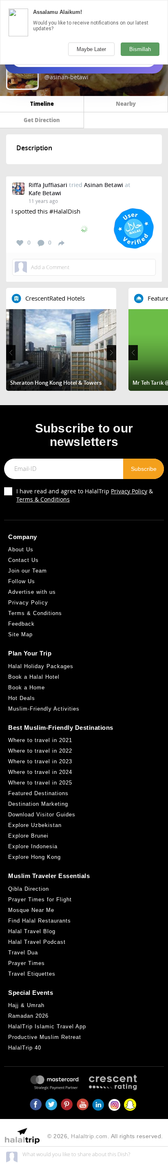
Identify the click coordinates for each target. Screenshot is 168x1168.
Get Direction (42, 120)
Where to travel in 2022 (40, 751)
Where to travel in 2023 (40, 761)
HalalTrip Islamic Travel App (47, 1026)
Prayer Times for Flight (40, 899)
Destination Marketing (38, 804)
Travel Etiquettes (31, 974)
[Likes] (20, 243)
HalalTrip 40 (24, 1048)
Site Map (20, 634)
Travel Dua (23, 953)
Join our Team (27, 571)
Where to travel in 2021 (40, 740)
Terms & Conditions (43, 499)
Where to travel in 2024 (40, 772)
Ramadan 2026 (28, 1016)
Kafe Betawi (45, 193)
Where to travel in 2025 (40, 783)
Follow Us (21, 581)
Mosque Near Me (31, 910)
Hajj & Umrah (26, 1005)
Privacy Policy (129, 491)
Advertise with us (32, 592)
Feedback (21, 624)
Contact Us (23, 560)
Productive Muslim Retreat (44, 1037)
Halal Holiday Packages (40, 666)
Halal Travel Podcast (37, 942)
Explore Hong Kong (34, 857)
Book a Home (26, 687)
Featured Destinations (38, 793)
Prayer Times (26, 963)
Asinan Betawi (103, 185)
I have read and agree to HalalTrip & (84, 495)
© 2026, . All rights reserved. (105, 1136)
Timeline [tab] (42, 103)
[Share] (61, 243)
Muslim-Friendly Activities (44, 709)
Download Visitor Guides (41, 814)
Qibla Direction (28, 889)
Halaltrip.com (89, 1136)
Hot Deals (21, 698)
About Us (20, 549)
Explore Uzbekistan (35, 825)
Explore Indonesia (32, 846)
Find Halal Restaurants (39, 921)
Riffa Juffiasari (48, 185)
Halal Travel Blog (31, 931)
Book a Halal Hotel (34, 677)
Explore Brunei (28, 836)
